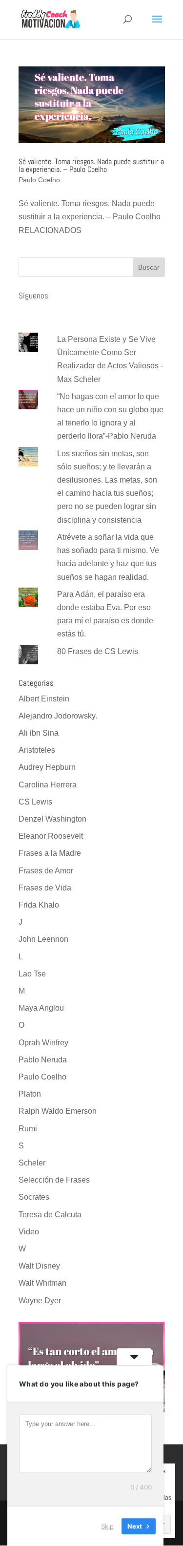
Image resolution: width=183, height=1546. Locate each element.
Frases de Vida (45, 888)
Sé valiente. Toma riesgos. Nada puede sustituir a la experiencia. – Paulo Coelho (91, 165)
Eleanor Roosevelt (51, 836)
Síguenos (33, 295)
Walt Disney (39, 1266)
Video (29, 1232)
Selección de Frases (54, 1180)
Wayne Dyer (40, 1300)
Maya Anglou (41, 1008)
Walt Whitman (42, 1283)
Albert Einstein (44, 699)
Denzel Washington (52, 819)
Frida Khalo (39, 905)
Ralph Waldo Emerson (58, 1111)
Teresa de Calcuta (50, 1214)
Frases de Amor (46, 871)
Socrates (34, 1197)
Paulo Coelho (39, 180)
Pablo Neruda (43, 1060)
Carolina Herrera (48, 785)
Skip (107, 1526)
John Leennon (43, 939)
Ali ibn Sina (39, 733)
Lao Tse (32, 974)
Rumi (28, 1128)
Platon (30, 1094)
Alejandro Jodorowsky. (58, 716)
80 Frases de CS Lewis (97, 651)
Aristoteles (37, 750)
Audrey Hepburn (47, 767)
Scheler (32, 1163)
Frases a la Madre (50, 853)
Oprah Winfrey (43, 1042)
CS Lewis (35, 802)
